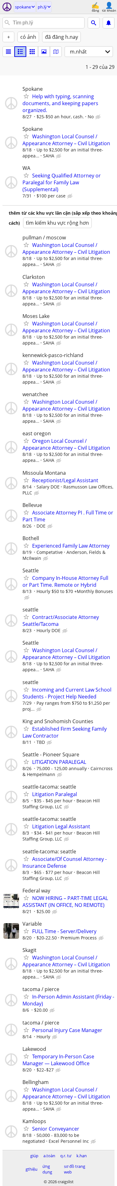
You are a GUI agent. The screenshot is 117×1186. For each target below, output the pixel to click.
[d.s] (8, 51)
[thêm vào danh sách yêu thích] (26, 96)
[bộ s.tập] (44, 51)
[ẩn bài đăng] (98, 117)
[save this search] (109, 22)
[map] (56, 51)
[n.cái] (20, 51)
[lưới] (32, 51)
